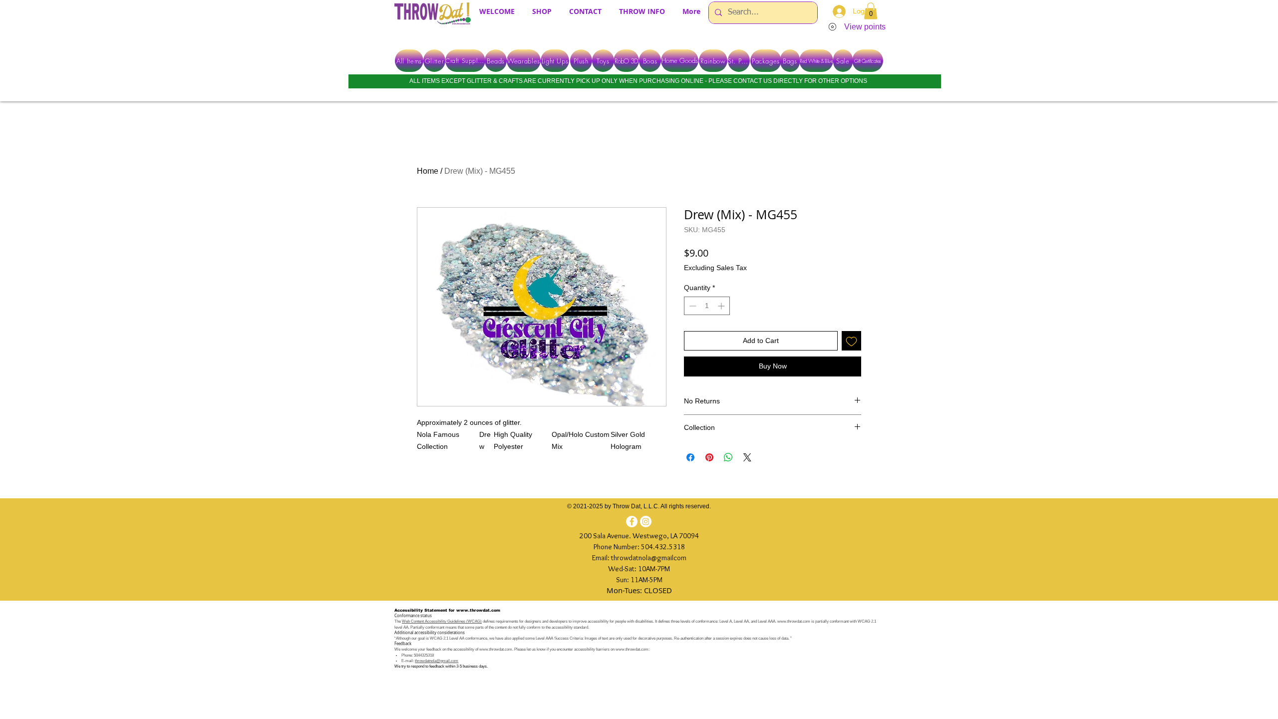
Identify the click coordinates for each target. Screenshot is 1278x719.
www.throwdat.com (478, 610)
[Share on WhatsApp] (728, 457)
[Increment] (722, 306)
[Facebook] (632, 521)
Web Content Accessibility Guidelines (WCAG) (442, 621)
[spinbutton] (707, 306)
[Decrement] (691, 306)
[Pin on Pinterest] (709, 457)
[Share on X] (747, 457)
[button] (871, 10)
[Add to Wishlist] (851, 341)
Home (427, 171)
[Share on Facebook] (690, 457)
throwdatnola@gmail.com (436, 661)
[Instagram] (645, 521)
